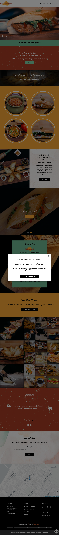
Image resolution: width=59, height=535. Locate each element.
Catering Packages (29, 276)
